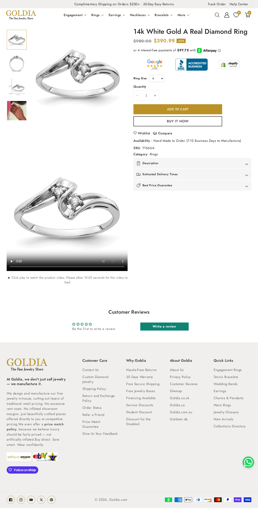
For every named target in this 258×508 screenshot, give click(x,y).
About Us (177, 369)
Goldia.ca (177, 405)
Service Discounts (139, 405)
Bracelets (162, 15)
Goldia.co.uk (179, 398)
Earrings (115, 15)
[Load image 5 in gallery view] (17, 39)
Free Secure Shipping (142, 383)
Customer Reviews (184, 383)
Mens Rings (222, 405)
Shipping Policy (94, 388)
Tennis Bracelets (226, 376)
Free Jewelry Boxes (140, 390)
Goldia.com (118, 499)
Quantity (139, 86)
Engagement (73, 15)
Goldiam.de (179, 419)
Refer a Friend (93, 414)
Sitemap (176, 390)
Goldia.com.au (181, 412)
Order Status (92, 407)
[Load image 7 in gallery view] (17, 87)
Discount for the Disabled (138, 421)
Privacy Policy (180, 376)
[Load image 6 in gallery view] (17, 63)
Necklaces (138, 15)
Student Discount (139, 412)
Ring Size (140, 78)
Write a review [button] (164, 326)
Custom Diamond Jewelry (95, 379)
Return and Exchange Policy (98, 398)
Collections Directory (230, 426)
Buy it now (178, 121)
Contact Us (90, 369)
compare (165, 133)
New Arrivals (223, 419)
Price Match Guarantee (91, 424)
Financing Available (141, 398)
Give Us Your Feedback (100, 433)
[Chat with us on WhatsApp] (248, 462)
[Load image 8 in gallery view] (17, 111)
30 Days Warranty (139, 376)
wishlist (144, 133)
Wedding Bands (225, 383)
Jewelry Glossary (226, 412)
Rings (95, 15)
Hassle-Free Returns (141, 369)
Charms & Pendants (228, 398)
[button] (217, 15)
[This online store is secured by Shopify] (229, 65)
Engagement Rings (228, 369)
